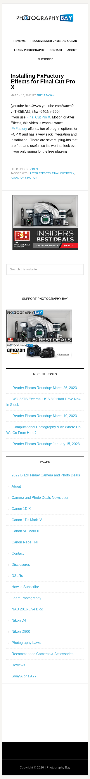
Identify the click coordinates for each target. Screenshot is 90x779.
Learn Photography (26, 598)
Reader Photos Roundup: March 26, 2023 (44, 388)
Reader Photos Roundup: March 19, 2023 (44, 416)
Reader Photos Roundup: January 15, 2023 (46, 444)
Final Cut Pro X (38, 117)
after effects (40, 173)
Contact (18, 553)
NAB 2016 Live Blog (27, 609)
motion (32, 177)
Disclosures (21, 564)
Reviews (18, 665)
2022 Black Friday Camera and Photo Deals (46, 475)
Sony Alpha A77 (24, 676)
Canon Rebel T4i (25, 542)
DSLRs (17, 576)
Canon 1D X (21, 509)
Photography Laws (26, 643)
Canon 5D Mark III (26, 531)
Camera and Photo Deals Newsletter (40, 497)
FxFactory (19, 128)
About (16, 486)
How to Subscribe (25, 587)
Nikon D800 (21, 631)
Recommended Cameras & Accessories (42, 654)
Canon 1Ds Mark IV (27, 520)
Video (34, 169)
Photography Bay (45, 18)
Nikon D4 (19, 620)
